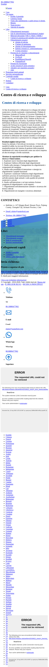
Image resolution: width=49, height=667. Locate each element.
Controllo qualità (12, 76)
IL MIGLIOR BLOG (13, 284)
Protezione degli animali (15, 72)
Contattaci (9, 83)
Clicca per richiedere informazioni (13, 280)
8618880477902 (12, 351)
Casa (7, 12)
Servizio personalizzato (14, 74)
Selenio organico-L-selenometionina (28, 49)
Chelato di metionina (23, 44)
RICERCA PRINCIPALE (33, 284)
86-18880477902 (7, 2)
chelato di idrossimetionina (25, 46)
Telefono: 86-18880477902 (16, 215)
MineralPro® (20, 55)
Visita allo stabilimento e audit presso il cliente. (27, 21)
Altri (12, 70)
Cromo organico (21, 51)
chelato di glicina (21, 42)
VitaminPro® (20, 61)
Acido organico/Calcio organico (22, 66)
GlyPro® (18, 57)
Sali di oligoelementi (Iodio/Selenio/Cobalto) (27, 34)
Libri (7, 29)
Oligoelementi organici (19, 40)
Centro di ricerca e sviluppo (20, 79)
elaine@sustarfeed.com (14, 329)
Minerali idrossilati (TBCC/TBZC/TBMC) (26, 36)
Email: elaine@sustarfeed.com (17, 211)
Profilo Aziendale (17, 16)
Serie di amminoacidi (14, 240)
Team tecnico (15, 25)
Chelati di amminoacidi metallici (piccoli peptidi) (28, 38)
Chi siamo (9, 14)
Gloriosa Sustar (16, 19)
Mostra (13, 23)
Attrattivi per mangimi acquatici (22, 68)
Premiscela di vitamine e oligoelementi (24, 53)
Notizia (8, 81)
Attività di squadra (17, 27)
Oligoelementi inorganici (19, 31)
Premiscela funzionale (18, 64)
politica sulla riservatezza (15, 257)
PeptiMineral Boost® (23, 59)
